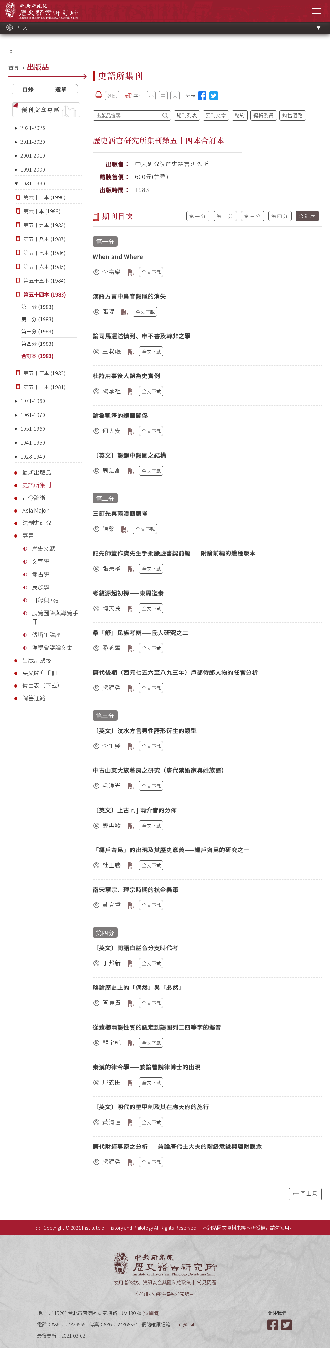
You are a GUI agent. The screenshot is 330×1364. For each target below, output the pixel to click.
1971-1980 (32, 401)
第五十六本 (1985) (45, 266)
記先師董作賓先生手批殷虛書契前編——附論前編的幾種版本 (174, 553)
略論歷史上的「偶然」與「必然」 (139, 987)
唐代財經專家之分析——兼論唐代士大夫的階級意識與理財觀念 (177, 1146)
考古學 (40, 574)
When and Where (118, 256)
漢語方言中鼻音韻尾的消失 (129, 296)
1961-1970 (32, 414)
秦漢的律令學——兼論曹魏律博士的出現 (147, 1067)
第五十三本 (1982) (45, 373)
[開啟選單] (316, 10)
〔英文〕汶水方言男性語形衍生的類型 (145, 730)
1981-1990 (32, 183)
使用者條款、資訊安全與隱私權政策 (152, 1282)
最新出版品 (36, 472)
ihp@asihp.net (191, 1324)
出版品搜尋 (36, 660)
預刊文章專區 (40, 109)
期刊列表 (187, 115)
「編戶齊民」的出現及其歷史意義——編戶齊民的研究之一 (171, 849)
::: (10, 51)
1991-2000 (32, 169)
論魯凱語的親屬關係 (120, 415)
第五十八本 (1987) (45, 239)
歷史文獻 (43, 548)
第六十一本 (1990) (45, 197)
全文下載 (151, 272)
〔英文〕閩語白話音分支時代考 (136, 947)
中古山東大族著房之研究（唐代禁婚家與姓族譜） (160, 770)
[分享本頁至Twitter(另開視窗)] (213, 95)
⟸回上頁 (305, 1193)
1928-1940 (32, 456)
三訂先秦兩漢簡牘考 (120, 513)
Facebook (273, 1325)
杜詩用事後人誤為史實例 (126, 375)
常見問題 (206, 1282)
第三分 (252, 216)
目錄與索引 (46, 600)
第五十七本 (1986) (45, 253)
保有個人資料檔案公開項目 (165, 1293)
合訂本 (307, 216)
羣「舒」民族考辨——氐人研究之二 (141, 632)
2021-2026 (32, 128)
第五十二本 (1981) (45, 387)
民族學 (40, 587)
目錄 (28, 89)
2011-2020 (32, 141)
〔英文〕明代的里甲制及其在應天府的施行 (151, 1106)
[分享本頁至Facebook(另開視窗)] (202, 95)
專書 (28, 535)
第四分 (280, 216)
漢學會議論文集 (52, 647)
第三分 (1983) (37, 331)
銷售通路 (33, 697)
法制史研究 (36, 522)
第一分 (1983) (37, 307)
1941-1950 (32, 442)
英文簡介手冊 (39, 672)
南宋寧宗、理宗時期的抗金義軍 (136, 889)
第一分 (198, 216)
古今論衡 (33, 497)
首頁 (13, 67)
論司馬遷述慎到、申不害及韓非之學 (142, 336)
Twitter (287, 1325)
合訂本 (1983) (37, 356)
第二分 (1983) (37, 319)
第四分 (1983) (37, 343)
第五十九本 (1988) (45, 225)
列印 (112, 96)
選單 (61, 89)
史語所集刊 (36, 485)
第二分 (225, 216)
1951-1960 (32, 428)
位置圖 (151, 1312)
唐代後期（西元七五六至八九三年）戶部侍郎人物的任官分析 (175, 672)
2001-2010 (32, 155)
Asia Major (35, 510)
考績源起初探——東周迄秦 (128, 592)
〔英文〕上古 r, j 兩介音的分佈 (135, 810)
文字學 (40, 561)
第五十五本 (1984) (45, 280)
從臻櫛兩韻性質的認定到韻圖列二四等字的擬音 (157, 1027)
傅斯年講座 (46, 634)
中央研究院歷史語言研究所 (41, 10)
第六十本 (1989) (42, 211)
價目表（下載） (42, 685)
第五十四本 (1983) (45, 294)
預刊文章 (216, 115)
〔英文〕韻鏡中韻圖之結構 (129, 455)
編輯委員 (263, 115)
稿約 (240, 115)
